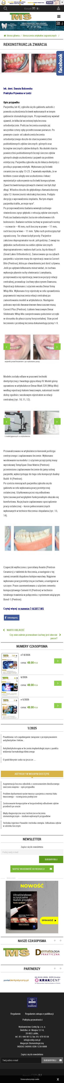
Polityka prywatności (32, 1019)
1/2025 (32, 728)
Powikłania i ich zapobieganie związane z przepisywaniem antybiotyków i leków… (30, 738)
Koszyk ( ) (32, 8)
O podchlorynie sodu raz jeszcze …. (19, 759)
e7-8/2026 (25, 654)
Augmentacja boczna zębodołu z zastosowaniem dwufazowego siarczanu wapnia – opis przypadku (31, 785)
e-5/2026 (25, 699)
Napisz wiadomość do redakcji (28, 868)
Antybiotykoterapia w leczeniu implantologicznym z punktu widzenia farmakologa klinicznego (30, 750)
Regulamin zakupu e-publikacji (39, 1013)
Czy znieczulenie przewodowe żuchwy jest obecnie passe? (33, 636)
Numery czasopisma (32, 646)
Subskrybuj (51, 859)
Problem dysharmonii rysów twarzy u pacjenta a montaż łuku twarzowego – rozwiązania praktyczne (30, 795)
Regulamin (16, 1013)
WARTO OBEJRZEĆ (15, 630)
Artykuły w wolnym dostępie (32, 774)
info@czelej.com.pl (32, 1039)
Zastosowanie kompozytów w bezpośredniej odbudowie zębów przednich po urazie (31, 805)
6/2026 (24, 677)
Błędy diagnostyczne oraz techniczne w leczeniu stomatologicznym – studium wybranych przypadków (26, 815)
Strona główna (13, 35)
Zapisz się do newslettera (32, 846)
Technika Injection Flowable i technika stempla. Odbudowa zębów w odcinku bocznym (32, 824)
